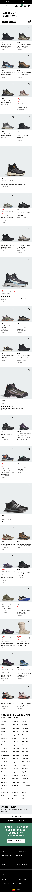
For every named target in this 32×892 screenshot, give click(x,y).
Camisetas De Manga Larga (5, 799)
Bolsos (3, 728)
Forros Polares (14, 738)
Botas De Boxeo (4, 752)
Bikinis (3, 724)
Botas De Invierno (14, 796)
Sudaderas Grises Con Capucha (15, 782)
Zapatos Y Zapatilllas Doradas (4, 762)
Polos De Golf (26, 762)
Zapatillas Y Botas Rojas (4, 765)
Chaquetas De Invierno (16, 735)
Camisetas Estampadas (5, 792)
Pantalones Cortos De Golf (26, 735)
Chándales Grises (15, 728)
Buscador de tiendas (21, 864)
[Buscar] (25, 6)
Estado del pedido (6, 855)
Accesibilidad (19, 883)
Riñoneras (25, 768)
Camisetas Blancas (4, 796)
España (18, 889)
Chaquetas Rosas (15, 762)
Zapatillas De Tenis (5, 782)
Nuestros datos (6, 860)
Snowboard (25, 778)
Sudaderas (25, 782)
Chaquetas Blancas (15, 745)
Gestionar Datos (20, 873)
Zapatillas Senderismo (5, 775)
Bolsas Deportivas (4, 732)
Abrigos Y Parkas (14, 765)
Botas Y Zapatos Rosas (5, 769)
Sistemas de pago (20, 860)
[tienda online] (16, 7)
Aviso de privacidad (21, 879)
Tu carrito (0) (22, 820)
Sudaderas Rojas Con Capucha (15, 786)
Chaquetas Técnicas (15, 742)
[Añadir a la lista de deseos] (13, 28)
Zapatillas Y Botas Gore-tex (5, 759)
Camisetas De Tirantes (5, 789)
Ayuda (3, 864)
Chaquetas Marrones (15, 759)
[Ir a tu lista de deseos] (7, 6)
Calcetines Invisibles (25, 759)
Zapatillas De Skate (5, 779)
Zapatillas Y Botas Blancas (5, 748)
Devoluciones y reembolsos (23, 851)
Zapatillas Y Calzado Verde (5, 786)
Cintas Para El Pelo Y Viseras (16, 769)
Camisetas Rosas (15, 725)
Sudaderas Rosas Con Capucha (15, 789)
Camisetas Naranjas (15, 721)
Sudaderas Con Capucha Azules (15, 779)
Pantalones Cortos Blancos (25, 732)
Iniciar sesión (9, 820)
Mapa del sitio (19, 855)
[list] (13, 22)
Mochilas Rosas (24, 721)
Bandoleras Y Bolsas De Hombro (5, 735)
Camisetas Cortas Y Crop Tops (16, 775)
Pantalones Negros (25, 755)
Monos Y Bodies (24, 725)
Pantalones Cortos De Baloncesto (25, 728)
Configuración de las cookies (7, 874)
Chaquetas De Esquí (16, 748)
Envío (3, 851)
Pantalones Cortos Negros (26, 738)
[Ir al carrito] (29, 6)
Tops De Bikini (26, 785)
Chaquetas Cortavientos (15, 772)
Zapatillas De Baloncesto (5, 745)
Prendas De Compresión (25, 765)
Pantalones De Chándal (26, 745)
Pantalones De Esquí (26, 748)
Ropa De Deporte (24, 772)
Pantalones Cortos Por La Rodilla (26, 742)
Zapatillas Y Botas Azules (5, 742)
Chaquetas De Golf (16, 752)
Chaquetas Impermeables (16, 755)
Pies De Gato (5, 755)
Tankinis (3, 721)
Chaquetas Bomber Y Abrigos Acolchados (15, 732)
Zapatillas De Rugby (5, 772)
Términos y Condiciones (8, 883)
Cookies (4, 879)
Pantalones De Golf (26, 752)
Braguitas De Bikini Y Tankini (5, 738)
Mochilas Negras (14, 799)
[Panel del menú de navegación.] (3, 6)
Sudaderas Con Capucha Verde (15, 792)
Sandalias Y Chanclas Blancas (25, 775)
